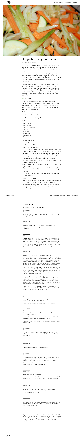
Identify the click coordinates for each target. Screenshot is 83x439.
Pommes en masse (9, 195)
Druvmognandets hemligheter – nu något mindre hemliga (64, 195)
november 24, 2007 (26, 210)
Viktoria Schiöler (26, 371)
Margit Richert (28, 62)
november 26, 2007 (26, 410)
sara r (24, 345)
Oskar (24, 399)
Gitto (24, 222)
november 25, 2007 (26, 294)
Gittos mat (34, 62)
